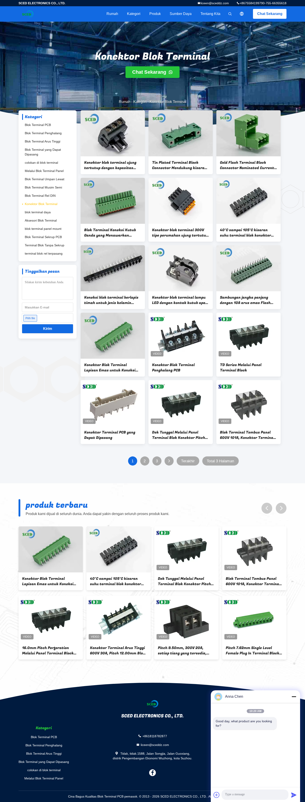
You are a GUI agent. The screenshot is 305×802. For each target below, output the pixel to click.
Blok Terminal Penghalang (43, 133)
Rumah (112, 14)
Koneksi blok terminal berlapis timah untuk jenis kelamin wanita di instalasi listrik (111, 300)
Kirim (47, 329)
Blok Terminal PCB (38, 125)
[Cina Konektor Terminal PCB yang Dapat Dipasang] (113, 403)
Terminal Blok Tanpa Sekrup (44, 245)
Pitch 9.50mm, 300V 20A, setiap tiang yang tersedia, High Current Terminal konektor (182, 650)
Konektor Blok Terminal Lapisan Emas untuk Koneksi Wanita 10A (110, 367)
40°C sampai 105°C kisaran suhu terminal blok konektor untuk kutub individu (245, 232)
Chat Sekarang (269, 14)
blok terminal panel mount (43, 228)
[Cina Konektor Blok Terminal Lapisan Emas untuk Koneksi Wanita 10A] (113, 336)
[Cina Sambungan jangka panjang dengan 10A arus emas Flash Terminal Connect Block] (248, 268)
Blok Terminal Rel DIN (40, 195)
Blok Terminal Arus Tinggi (42, 141)
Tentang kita (210, 14)
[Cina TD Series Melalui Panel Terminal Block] (248, 336)
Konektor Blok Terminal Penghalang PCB (173, 367)
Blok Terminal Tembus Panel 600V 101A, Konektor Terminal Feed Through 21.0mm (247, 435)
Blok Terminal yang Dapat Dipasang (43, 152)
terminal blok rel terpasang (44, 253)
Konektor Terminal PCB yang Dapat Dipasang (109, 435)
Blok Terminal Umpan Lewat (44, 179)
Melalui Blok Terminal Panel (44, 171)
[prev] (266, 508)
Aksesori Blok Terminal (41, 220)
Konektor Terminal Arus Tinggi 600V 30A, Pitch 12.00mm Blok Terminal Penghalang (117, 650)
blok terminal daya (38, 212)
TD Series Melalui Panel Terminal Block (240, 367)
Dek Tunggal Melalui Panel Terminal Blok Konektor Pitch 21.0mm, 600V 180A (178, 435)
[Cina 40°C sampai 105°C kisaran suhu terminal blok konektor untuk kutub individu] (248, 201)
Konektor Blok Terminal (41, 204)
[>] (168, 461)
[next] (281, 508)
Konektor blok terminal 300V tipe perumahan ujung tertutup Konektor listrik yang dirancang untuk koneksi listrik (180, 232)
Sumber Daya (181, 14)
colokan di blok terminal (41, 162)
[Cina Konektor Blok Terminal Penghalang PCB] (180, 336)
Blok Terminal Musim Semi (43, 187)
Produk (155, 14)
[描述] (242, 13)
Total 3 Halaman (220, 461)
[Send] (293, 795)
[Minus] (294, 696)
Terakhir (187, 461)
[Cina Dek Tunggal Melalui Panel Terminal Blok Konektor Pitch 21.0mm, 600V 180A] (180, 403)
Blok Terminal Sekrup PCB (43, 237)
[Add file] (216, 795)
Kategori (133, 14)
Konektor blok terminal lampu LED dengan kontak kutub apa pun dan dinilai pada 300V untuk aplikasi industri (179, 300)
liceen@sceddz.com (215, 3)
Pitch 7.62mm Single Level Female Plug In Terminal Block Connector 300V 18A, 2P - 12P (252, 650)
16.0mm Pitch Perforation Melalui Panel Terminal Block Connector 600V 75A (48, 650)
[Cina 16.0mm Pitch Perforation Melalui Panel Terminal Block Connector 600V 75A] (51, 619)
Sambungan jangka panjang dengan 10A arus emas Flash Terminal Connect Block (245, 300)
